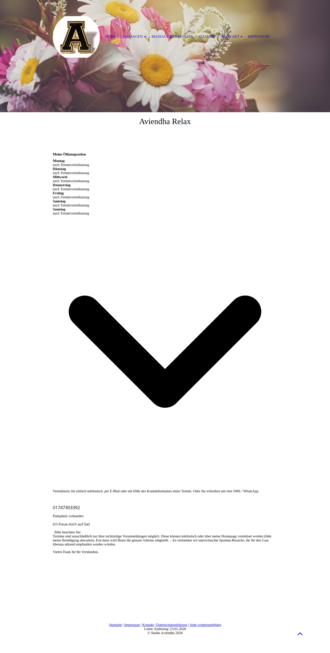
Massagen (133, 36)
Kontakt (148, 625)
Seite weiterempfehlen (205, 625)
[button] (300, 633)
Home (110, 36)
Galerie (207, 36)
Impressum (132, 625)
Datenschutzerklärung (171, 625)
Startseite (115, 625)
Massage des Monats (172, 36)
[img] (165, 56)
